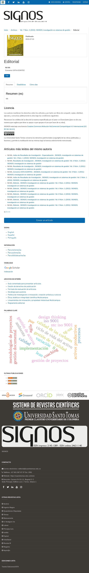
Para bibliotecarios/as (17, 256)
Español (67, 2)
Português (12, 238)
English (11, 232)
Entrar (85, 2)
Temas (6, 514)
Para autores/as (14, 253)
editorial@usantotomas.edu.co (29, 469)
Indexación (8, 272)
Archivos (14, 30)
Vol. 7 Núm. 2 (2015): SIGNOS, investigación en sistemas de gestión (45, 30)
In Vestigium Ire (9, 522)
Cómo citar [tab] (34, 84)
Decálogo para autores (17, 292)
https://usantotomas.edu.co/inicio (22, 476)
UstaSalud (7, 540)
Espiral (6, 536)
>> (9, 212)
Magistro (7, 547)
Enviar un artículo (44, 220)
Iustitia (6, 532)
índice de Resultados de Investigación (27, 177)
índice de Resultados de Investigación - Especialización (33, 155)
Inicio (6, 30)
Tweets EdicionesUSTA (10, 567)
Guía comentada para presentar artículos (24, 284)
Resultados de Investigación (23, 161)
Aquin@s (6, 550)
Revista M (7, 543)
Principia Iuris (8, 529)
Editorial (16, 183)
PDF (7, 76)
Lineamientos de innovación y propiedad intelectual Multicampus (34, 300)
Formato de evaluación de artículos (22, 289)
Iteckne (6, 504)
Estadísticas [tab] (21, 84)
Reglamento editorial (16, 303)
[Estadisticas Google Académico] (12, 268)
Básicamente (8, 518)
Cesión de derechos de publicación (22, 286)
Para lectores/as (14, 250)
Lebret (6, 525)
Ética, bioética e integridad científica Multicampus (28, 298)
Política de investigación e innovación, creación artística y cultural (34, 295)
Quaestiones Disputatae (12, 511)
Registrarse (77, 2)
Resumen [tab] (9, 84)
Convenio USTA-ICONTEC (23, 172)
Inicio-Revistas (56, 2)
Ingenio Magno (9, 507)
